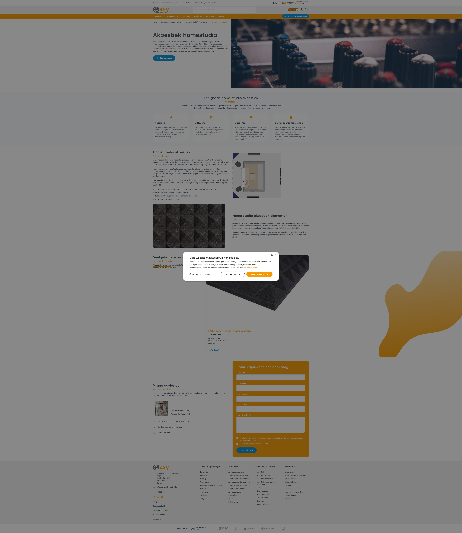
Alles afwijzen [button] (232, 274)
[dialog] (231, 266)
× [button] (275, 255)
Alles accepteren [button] (259, 274)
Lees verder (252, 267)
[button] (200, 274)
